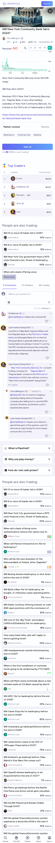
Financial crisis (24, 135)
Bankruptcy (9, 135)
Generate (45, 127)
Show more (9, 277)
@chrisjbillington (16, 317)
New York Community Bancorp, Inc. (27, 368)
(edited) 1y (36, 391)
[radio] (30, 48)
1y (23, 313)
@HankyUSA (16, 395)
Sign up (47, 3)
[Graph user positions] (25, 48)
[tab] (9, 285)
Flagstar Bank (37, 371)
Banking (37, 135)
